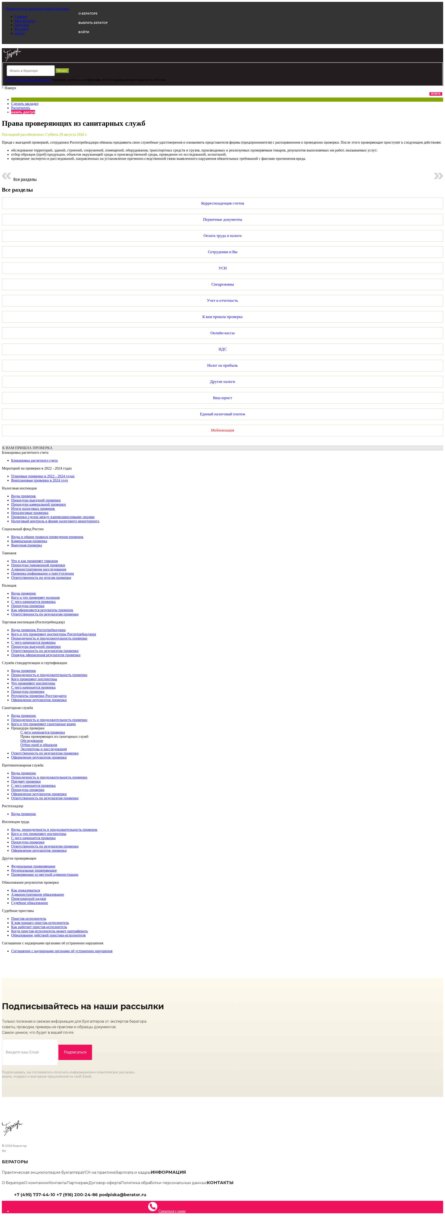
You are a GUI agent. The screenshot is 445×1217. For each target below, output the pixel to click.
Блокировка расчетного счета (34, 460)
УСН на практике (99, 1172)
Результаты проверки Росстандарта (39, 696)
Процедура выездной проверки (36, 500)
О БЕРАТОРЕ (88, 13)
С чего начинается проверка (33, 602)
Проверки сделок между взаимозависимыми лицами (53, 517)
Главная (21, 17)
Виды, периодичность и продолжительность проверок (54, 830)
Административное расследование (38, 569)
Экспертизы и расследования (43, 749)
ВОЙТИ (83, 32)
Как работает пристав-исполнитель (39, 927)
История (21, 29)
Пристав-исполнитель (28, 919)
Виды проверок (23, 496)
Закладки (22, 25)
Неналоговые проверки (29, 513)
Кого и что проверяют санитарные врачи (43, 724)
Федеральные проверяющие (33, 866)
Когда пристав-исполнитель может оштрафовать (49, 931)
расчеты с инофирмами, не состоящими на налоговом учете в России (117, 80)
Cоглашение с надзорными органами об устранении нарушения (61, 951)
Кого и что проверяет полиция (35, 597)
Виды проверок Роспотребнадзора (38, 630)
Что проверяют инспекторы (33, 683)
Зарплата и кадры (133, 1172)
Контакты (58, 1183)
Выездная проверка (26, 545)
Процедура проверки (27, 606)
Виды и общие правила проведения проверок (47, 537)
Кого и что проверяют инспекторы (38, 834)
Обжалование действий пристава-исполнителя (48, 935)
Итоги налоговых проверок (33, 509)
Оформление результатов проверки (39, 700)
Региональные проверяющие (34, 870)
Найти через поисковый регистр (29, 80)
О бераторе (13, 1183)
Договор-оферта (105, 1183)
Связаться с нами (172, 1211)
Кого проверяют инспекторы (34, 679)
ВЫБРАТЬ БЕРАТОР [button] (93, 23)
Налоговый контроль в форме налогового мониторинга (55, 521)
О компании (36, 1183)
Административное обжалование (37, 894)
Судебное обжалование (29, 903)
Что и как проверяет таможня (34, 561)
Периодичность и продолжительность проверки (49, 638)
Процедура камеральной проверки (38, 504)
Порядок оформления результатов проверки (45, 655)
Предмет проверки (26, 781)
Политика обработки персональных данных (164, 1183)
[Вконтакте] (152, 1194)
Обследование (31, 741)
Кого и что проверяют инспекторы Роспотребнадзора (53, 634)
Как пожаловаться (25, 890)
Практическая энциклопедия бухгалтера (42, 1172)
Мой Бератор (25, 21)
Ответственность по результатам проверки (45, 614)
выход (19, 33)
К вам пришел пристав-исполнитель (40, 923)
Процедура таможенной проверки (38, 565)
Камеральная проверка (29, 541)
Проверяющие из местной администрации (44, 874)
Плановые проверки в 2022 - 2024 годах (43, 476)
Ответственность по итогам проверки (41, 578)
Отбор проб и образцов (38, 745)
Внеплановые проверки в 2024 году (39, 480)
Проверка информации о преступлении (42, 573)
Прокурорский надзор (28, 899)
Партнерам (78, 1183)
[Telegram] (148, 1194)
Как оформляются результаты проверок (42, 610)
